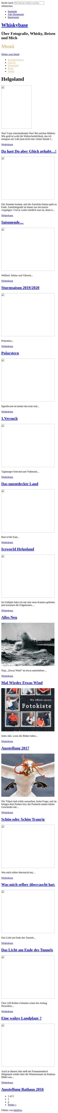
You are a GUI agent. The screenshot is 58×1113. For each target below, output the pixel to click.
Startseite (12, 11)
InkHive (18, 1110)
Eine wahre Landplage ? (21, 1018)
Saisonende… (12, 222)
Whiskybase (14, 25)
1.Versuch (9, 418)
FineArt (12, 62)
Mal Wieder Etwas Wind (22, 683)
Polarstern (10, 353)
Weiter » (12, 1104)
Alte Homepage (16, 14)
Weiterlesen (7, 144)
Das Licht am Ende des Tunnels (27, 950)
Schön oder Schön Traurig (23, 819)
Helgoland (13, 65)
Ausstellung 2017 (15, 748)
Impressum (13, 17)
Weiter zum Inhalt (10, 54)
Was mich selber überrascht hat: (28, 884)
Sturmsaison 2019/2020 (20, 288)
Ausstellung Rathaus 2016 (22, 1089)
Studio (11, 71)
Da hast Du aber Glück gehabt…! (28, 151)
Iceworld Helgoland (17, 549)
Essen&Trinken (16, 59)
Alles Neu (9, 617)
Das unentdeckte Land (19, 484)
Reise (10, 68)
